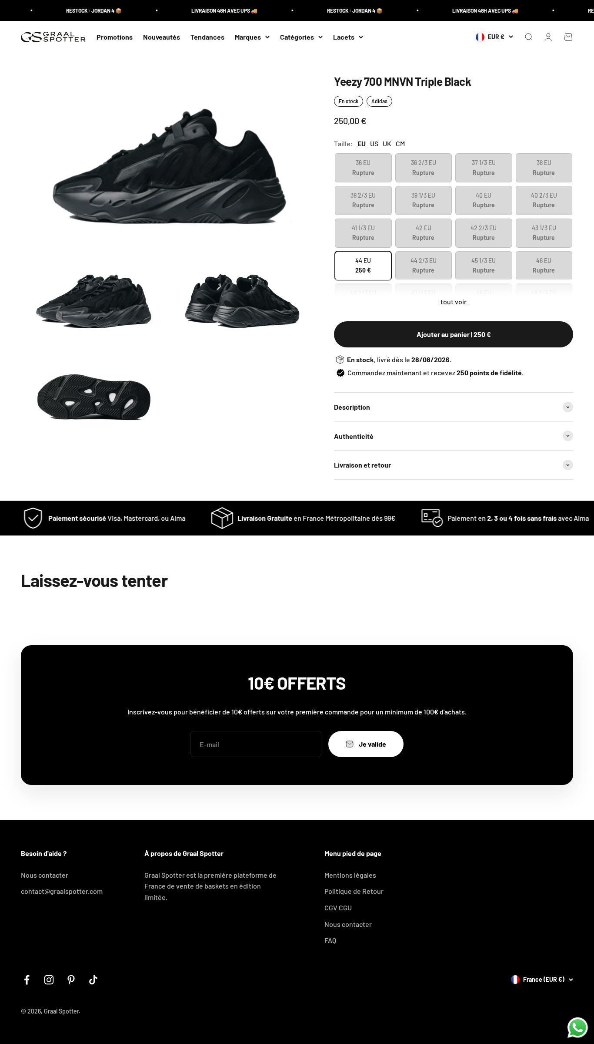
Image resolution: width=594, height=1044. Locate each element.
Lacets (343, 37)
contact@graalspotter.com (62, 891)
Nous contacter (44, 875)
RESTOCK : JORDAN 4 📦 (81, 10)
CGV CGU (338, 907)
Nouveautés (161, 37)
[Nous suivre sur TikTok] (93, 980)
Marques (248, 37)
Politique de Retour (354, 891)
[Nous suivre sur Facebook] (27, 980)
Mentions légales (350, 875)
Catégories (297, 37)
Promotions (115, 37)
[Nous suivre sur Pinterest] (71, 980)
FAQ (330, 940)
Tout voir (453, 301)
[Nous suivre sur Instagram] (49, 980)
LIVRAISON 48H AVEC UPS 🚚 (212, 10)
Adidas (379, 101)
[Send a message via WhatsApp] (578, 1028)
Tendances (207, 37)
